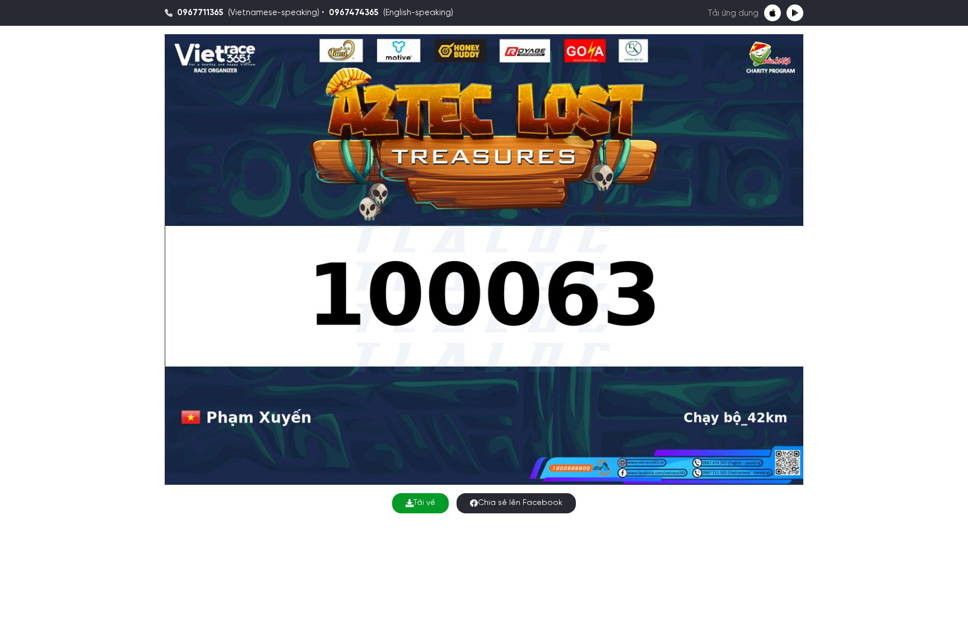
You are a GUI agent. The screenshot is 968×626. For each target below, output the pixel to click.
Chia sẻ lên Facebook (520, 503)
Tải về (424, 503)
